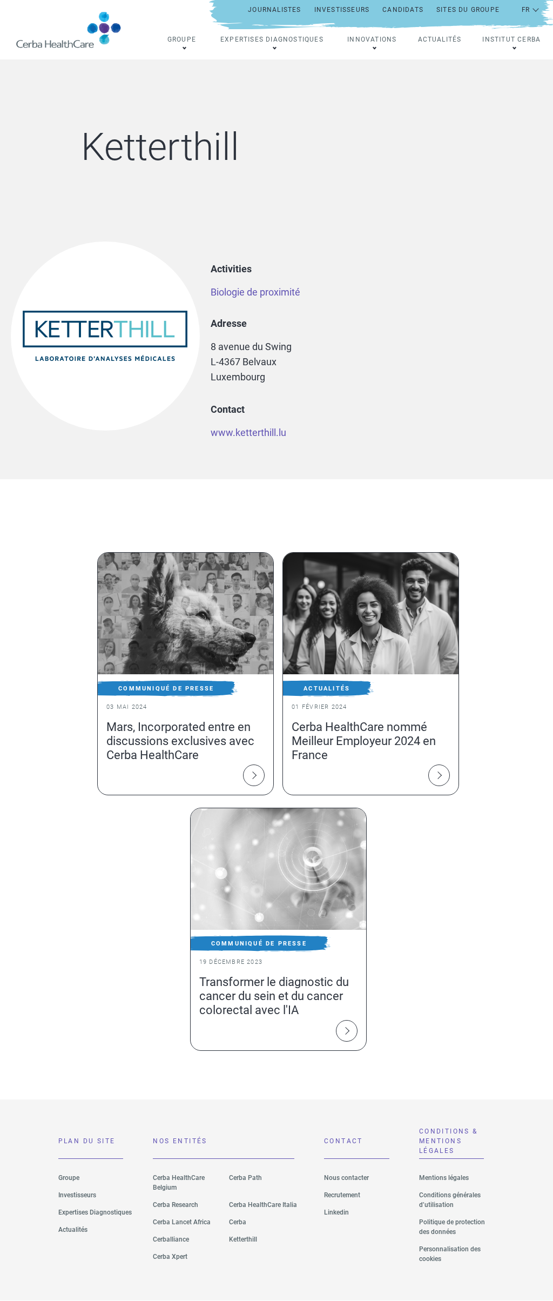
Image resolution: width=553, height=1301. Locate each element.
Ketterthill (243, 1239)
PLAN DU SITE (87, 1141)
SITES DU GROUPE (468, 10)
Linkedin (336, 1212)
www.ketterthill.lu (248, 432)
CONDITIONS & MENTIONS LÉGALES (448, 1143)
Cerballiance (171, 1239)
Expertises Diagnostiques (95, 1212)
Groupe (68, 1178)
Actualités (440, 39)
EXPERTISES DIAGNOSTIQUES (271, 39)
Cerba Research (175, 1205)
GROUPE (181, 39)
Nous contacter (346, 1178)
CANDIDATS (402, 10)
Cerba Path (245, 1178)
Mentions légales (444, 1178)
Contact (343, 1141)
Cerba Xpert (170, 1256)
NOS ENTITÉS (180, 1141)
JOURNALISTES (274, 10)
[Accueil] (73, 29)
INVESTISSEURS (342, 10)
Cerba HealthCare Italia (263, 1205)
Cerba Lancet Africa (182, 1222)
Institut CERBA (511, 39)
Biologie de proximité (255, 292)
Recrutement (342, 1195)
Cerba (237, 1222)
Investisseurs (77, 1195)
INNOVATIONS (371, 39)
